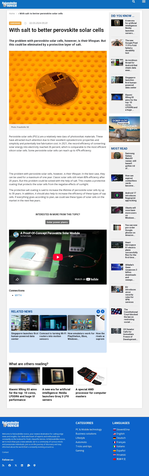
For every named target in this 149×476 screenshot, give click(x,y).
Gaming (80, 450)
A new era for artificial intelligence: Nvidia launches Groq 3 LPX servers (56, 394)
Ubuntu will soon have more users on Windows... (130, 213)
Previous (98, 311)
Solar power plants (57, 222)
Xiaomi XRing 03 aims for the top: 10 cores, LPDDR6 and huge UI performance (23, 394)
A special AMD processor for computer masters (91, 393)
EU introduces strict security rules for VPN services (130, 294)
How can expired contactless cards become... (131, 180)
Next (102, 311)
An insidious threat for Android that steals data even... (131, 65)
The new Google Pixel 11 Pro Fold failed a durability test (131, 46)
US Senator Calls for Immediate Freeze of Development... (130, 334)
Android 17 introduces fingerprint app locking (130, 197)
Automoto (81, 442)
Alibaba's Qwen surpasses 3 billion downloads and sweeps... (131, 272)
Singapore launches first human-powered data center (24, 336)
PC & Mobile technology (89, 429)
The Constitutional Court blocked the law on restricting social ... (131, 315)
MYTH (18, 295)
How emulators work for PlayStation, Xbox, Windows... (81, 336)
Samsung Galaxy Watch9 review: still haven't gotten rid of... (130, 161)
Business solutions (86, 433)
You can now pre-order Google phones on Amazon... (131, 230)
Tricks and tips (84, 446)
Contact (5, 452)
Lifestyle (80, 437)
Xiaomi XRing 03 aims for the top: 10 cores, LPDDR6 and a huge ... (131, 102)
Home (12, 13)
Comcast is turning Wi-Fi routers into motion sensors (52, 336)
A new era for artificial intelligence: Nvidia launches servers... (131, 26)
